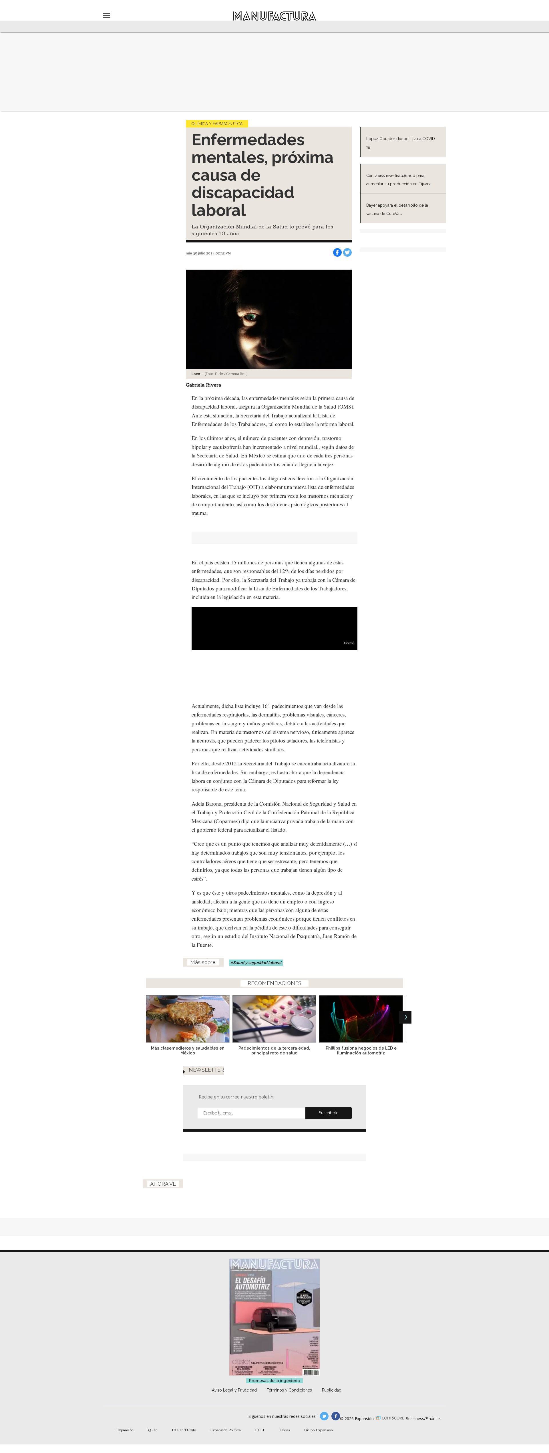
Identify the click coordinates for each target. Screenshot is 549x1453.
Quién (153, 1430)
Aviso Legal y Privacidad (234, 1390)
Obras (285, 1430)
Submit (328, 1113)
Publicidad (331, 1390)
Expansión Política (225, 1430)
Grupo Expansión (318, 1430)
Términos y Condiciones (289, 1390)
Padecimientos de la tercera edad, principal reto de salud (274, 1050)
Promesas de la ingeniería (274, 1380)
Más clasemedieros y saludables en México (187, 1050)
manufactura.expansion (335, 1416)
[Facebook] (337, 252)
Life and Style (184, 1430)
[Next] (405, 1017)
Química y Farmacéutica (217, 124)
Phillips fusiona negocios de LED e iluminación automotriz (361, 1050)
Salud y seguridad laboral (257, 962)
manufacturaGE (324, 1416)
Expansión (125, 1430)
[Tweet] (347, 252)
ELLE (260, 1430)
